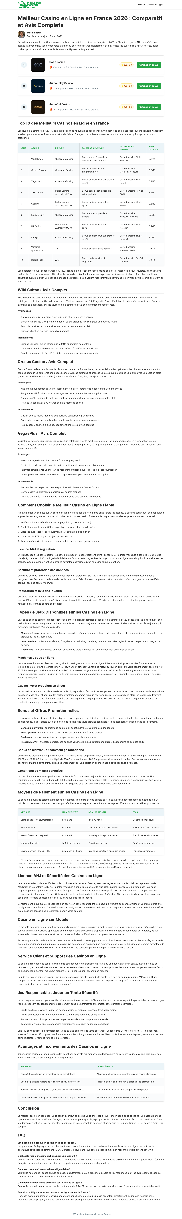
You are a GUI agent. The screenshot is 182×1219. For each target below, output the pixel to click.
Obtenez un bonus (148, 64)
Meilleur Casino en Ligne (150, 4)
